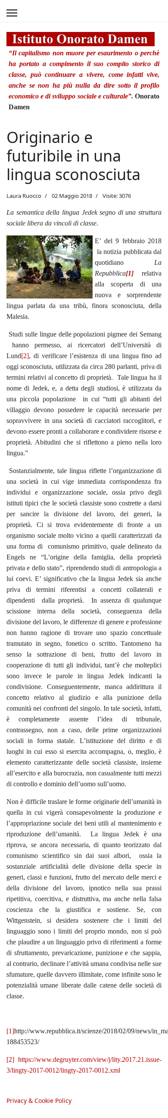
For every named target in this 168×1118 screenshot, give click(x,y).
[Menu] (11, 13)
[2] (25, 355)
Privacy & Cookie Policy (39, 1100)
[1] (10, 1031)
